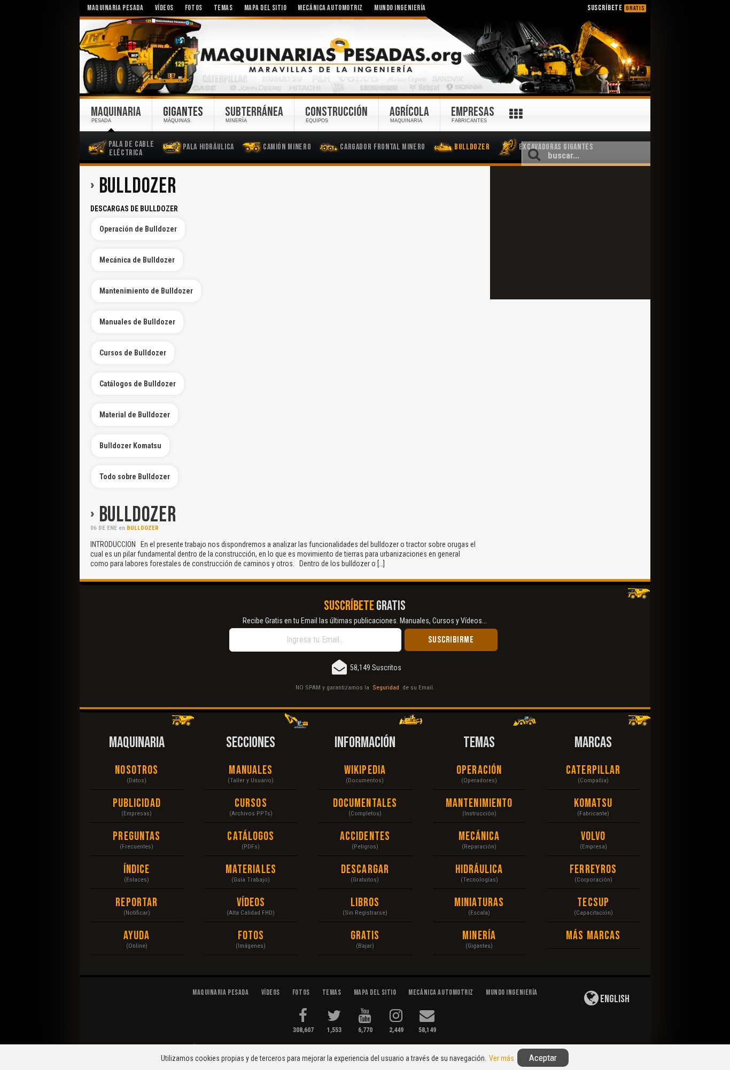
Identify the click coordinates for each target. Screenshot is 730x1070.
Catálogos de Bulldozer (137, 383)
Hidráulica (479, 869)
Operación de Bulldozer (138, 229)
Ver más (501, 1058)
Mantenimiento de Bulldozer (146, 291)
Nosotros (136, 770)
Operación (479, 770)
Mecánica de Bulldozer (137, 260)
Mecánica (479, 836)
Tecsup (593, 902)
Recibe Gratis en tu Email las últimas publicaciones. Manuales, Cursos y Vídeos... (365, 620)
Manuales (251, 770)
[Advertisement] (570, 232)
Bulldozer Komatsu (130, 445)
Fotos (251, 936)
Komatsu (593, 803)
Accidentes (365, 836)
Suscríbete (616, 7)
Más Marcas (593, 936)
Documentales (365, 803)
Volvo (593, 836)
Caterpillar (593, 770)
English (614, 999)
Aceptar (543, 1057)
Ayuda (136, 936)
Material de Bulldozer (134, 414)
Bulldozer (137, 515)
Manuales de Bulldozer (137, 322)
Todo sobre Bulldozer (134, 476)
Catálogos (250, 836)
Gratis (365, 936)
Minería (479, 936)
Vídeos (251, 902)
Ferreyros (593, 869)
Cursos (251, 803)
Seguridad (385, 687)
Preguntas (136, 836)
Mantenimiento (479, 803)
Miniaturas (479, 902)
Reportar (136, 902)
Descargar (365, 869)
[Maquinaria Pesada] (365, 55)
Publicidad (137, 803)
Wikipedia (365, 770)
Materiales (251, 869)
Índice (136, 869)
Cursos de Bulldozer (132, 352)
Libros (365, 902)
